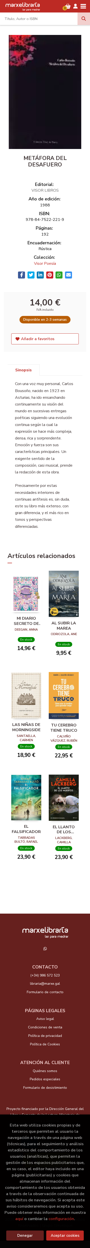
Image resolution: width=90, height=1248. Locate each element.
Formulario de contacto (45, 992)
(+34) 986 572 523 (45, 975)
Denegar (25, 1235)
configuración (61, 1219)
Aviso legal (45, 1018)
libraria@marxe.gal (45, 983)
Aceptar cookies (65, 1235)
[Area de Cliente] (75, 6)
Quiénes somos (45, 1071)
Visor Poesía (45, 263)
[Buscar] (84, 18)
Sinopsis (23, 370)
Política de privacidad (45, 1035)
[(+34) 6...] (45, 949)
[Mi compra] (68, 6)
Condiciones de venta (45, 1027)
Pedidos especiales (45, 1079)
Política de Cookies (45, 1044)
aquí (19, 1219)
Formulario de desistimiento (45, 1087)
